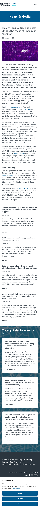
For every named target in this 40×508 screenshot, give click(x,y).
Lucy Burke (27, 109)
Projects (5, 462)
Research (5, 460)
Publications (26, 460)
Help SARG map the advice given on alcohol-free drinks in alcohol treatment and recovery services (20, 417)
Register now (7, 175)
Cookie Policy (16, 489)
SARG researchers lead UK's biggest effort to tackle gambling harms (19, 239)
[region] (20, 492)
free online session (12, 107)
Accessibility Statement (26, 464)
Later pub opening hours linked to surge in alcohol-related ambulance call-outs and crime (19, 267)
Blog (11, 462)
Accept (20, 493)
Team (16, 462)
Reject (20, 504)
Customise (20, 499)
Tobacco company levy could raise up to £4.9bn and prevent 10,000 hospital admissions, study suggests (19, 210)
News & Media (20, 16)
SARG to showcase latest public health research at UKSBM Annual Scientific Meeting (19, 382)
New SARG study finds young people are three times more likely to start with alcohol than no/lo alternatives (19, 296)
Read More (7, 232)
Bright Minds (23, 188)
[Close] (38, 479)
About (22, 462)
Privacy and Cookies (9, 464)
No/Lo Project (19, 153)
